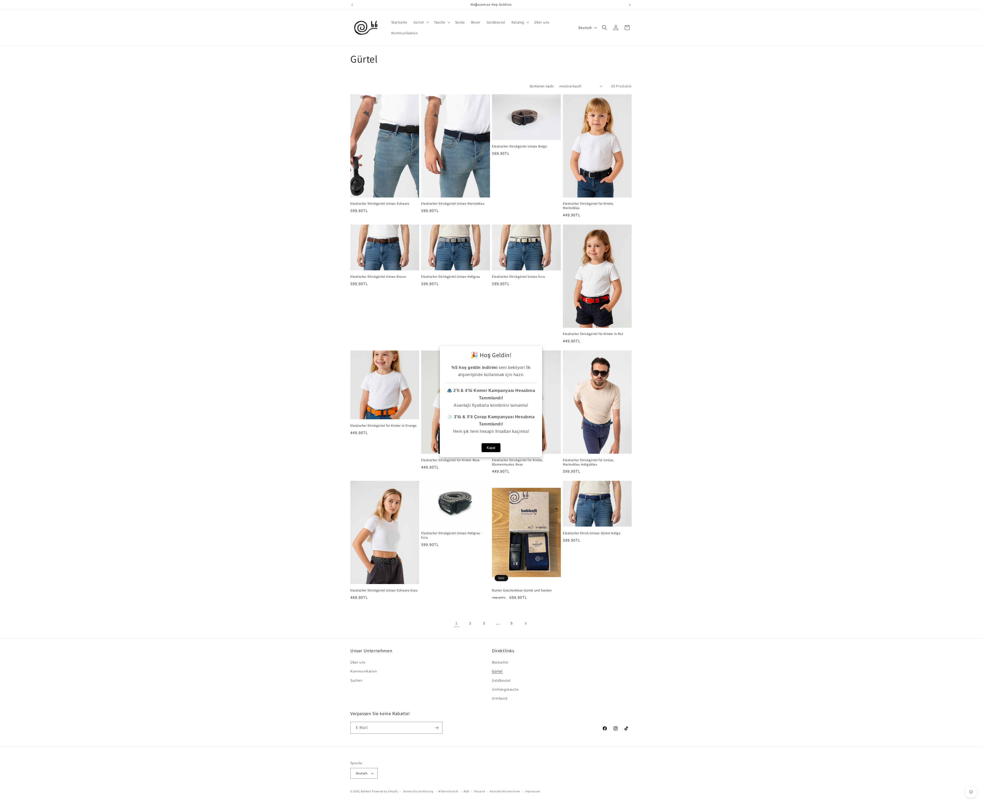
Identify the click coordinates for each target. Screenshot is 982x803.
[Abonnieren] (436, 728)
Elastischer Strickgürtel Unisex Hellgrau (450, 277)
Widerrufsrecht (448, 791)
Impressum (532, 791)
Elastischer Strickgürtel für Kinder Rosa (450, 460)
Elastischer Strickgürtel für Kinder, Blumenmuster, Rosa (517, 462)
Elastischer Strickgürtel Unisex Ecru (518, 277)
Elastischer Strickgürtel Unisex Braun (378, 277)
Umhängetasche (505, 689)
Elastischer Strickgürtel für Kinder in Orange (383, 426)
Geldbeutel (501, 680)
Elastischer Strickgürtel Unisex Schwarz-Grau (384, 590)
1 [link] (456, 623)
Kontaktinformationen (505, 791)
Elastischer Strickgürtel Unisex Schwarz (379, 204)
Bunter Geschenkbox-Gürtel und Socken (522, 590)
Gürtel (497, 671)
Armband (499, 698)
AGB (466, 791)
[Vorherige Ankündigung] (352, 5)
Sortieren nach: (542, 86)
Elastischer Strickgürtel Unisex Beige (519, 146)
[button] (420, 22)
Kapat (491, 448)
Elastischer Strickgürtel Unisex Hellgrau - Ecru (451, 535)
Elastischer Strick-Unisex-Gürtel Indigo (591, 533)
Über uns (357, 662)
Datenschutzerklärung (418, 791)
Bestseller (500, 662)
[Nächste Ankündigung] (629, 5)
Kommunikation (363, 671)
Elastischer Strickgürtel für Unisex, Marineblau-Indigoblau (589, 462)
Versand (479, 791)
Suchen (356, 680)
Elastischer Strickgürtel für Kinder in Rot (593, 334)
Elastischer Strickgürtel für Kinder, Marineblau (588, 206)
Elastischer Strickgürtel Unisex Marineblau (452, 204)
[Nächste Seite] (525, 623)
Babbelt (366, 791)
